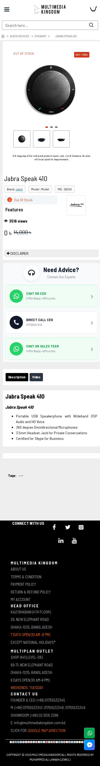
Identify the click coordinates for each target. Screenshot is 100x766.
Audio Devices (19, 36)
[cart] (93, 9)
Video (36, 377)
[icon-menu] (54, 527)
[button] (46, 127)
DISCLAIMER (19, 253)
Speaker (40, 36)
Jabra (19, 189)
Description (17, 377)
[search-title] (91, 25)
